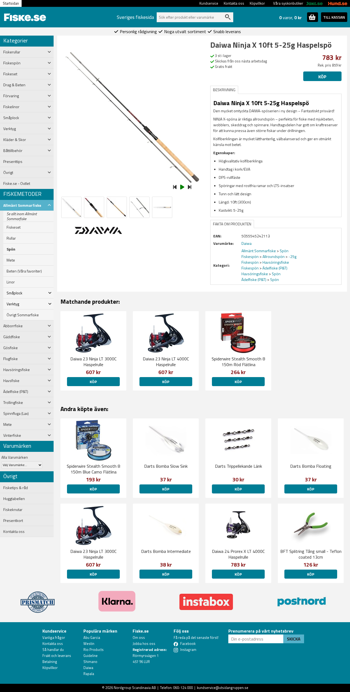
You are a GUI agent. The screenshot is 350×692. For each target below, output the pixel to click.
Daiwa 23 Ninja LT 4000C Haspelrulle (166, 361)
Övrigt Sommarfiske (23, 314)
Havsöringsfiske (275, 262)
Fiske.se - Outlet (16, 183)
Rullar (11, 238)
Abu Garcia (91, 637)
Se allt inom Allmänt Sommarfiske (22, 216)
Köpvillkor (257, 3)
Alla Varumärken (14, 457)
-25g (292, 256)
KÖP (238, 381)
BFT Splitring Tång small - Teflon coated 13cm (311, 554)
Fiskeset (14, 227)
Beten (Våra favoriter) (24, 271)
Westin (88, 643)
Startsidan (11, 3)
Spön (11, 249)
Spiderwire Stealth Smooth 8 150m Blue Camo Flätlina (93, 469)
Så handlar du (53, 649)
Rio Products (93, 649)
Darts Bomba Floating (310, 466)
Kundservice (208, 3)
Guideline (90, 655)
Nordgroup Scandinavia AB (135, 687)
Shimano (90, 661)
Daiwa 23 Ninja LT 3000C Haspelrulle (93, 361)
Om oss (139, 637)
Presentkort (13, 520)
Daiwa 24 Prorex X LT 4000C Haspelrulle (238, 554)
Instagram (188, 649)
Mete (11, 260)
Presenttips (12, 161)
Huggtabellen (14, 499)
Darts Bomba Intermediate (166, 551)
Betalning (49, 661)
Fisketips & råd (15, 488)
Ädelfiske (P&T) (274, 268)
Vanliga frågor (53, 637)
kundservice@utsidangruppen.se (222, 687)
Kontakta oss (234, 3)
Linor (11, 282)
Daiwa (88, 667)
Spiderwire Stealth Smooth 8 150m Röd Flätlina (238, 361)
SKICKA (294, 639)
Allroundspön (273, 256)
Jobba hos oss (144, 643)
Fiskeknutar (12, 510)
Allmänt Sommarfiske (258, 251)
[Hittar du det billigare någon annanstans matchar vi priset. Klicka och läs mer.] (37, 599)
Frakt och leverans (56, 655)
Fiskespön (250, 256)
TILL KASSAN (334, 17)
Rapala (88, 673)
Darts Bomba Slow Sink (166, 466)
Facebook (188, 643)
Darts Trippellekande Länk (238, 466)
